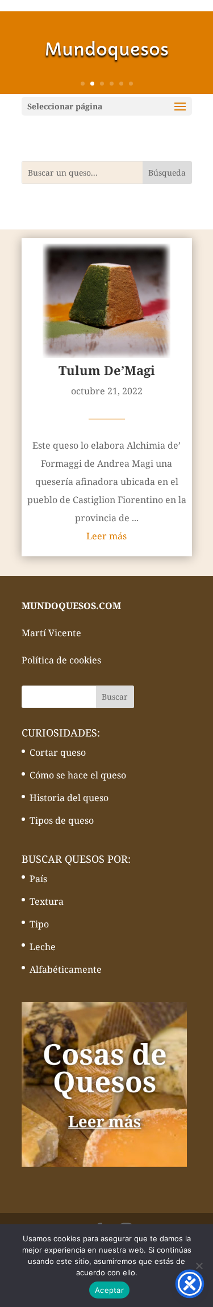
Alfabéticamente (66, 969)
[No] (198, 1265)
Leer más (106, 536)
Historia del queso (69, 797)
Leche (43, 946)
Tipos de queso (62, 820)
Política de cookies (61, 660)
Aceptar (109, 1290)
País (38, 878)
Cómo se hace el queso (78, 775)
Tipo (39, 924)
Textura (47, 901)
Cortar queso (58, 752)
